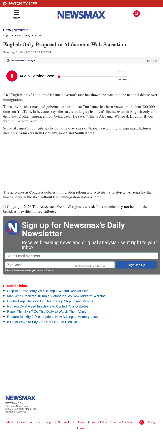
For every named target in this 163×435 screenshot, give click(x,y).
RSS (57, 422)
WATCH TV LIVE (23, 4)
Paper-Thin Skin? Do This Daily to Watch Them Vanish (47, 311)
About (9, 422)
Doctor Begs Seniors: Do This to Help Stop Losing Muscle (50, 301)
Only (27, 35)
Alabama (37, 35)
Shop (48, 422)
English (19, 35)
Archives (69, 422)
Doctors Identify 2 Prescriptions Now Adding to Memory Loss (52, 317)
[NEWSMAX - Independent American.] (81, 15)
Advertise (35, 422)
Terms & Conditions (122, 422)
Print (146, 60)
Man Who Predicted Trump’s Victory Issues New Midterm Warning (56, 296)
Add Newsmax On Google (23, 60)
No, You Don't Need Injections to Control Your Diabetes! (48, 306)
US (11, 35)
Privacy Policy (99, 422)
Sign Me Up (136, 265)
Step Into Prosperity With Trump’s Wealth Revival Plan (47, 291)
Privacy (9, 270)
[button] (136, 13)
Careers (82, 422)
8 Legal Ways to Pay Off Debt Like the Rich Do (42, 322)
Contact (21, 422)
